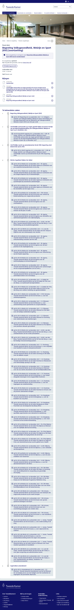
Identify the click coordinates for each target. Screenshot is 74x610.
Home (3, 40)
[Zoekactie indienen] (70, 6)
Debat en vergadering (12, 40)
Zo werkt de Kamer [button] (49, 13)
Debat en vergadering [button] (9, 13)
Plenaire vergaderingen (23, 40)
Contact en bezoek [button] (62, 13)
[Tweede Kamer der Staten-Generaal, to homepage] (11, 6)
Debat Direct (26, 62)
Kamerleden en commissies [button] (24, 13)
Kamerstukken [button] (38, 13)
